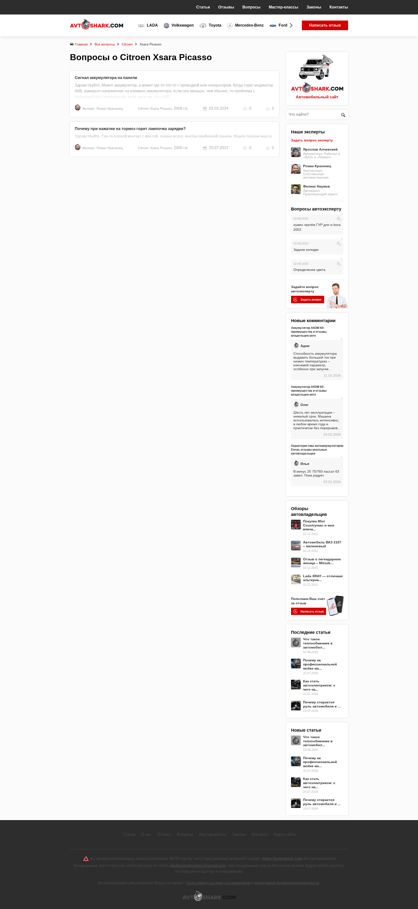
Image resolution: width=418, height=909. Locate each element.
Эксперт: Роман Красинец (102, 108)
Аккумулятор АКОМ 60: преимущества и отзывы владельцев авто (309, 331)
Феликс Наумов (316, 186)
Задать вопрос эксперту (312, 140)
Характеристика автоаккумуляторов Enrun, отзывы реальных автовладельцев (317, 449)
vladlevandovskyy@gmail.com (198, 866)
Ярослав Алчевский (320, 149)
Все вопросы (105, 44)
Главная (81, 44)
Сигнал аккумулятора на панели (106, 78)
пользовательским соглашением (218, 883)
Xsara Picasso (161, 108)
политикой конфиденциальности (286, 883)
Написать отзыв (325, 25)
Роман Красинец (317, 166)
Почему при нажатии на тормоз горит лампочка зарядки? (130, 129)
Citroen (127, 44)
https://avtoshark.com (282, 859)
